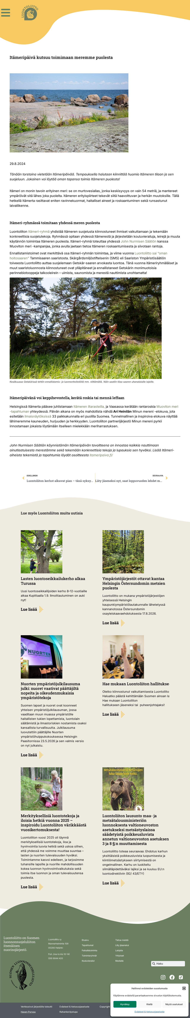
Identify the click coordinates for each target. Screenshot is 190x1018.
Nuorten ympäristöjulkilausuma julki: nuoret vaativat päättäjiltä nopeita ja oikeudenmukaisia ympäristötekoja (50, 690)
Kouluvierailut (88, 961)
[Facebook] (172, 977)
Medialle (119, 961)
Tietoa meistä (121, 940)
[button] (184, 988)
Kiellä (149, 1004)
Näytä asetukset (174, 1004)
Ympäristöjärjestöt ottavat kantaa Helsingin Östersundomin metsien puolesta (133, 583)
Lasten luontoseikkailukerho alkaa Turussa (53, 581)
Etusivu (85, 940)
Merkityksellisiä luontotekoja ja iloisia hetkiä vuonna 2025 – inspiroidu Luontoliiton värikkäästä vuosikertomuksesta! (53, 822)
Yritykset (119, 955)
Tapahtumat (88, 945)
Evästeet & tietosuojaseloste (149, 1011)
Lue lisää (29, 609)
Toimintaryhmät (89, 955)
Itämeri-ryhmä (39, 231)
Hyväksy (125, 1004)
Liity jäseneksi (122, 945)
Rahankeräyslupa (68, 1011)
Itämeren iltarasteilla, (89, 406)
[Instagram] (163, 977)
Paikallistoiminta (89, 950)
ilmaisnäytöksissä (37, 416)
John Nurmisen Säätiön (138, 241)
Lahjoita (119, 950)
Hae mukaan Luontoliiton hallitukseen (138, 683)
